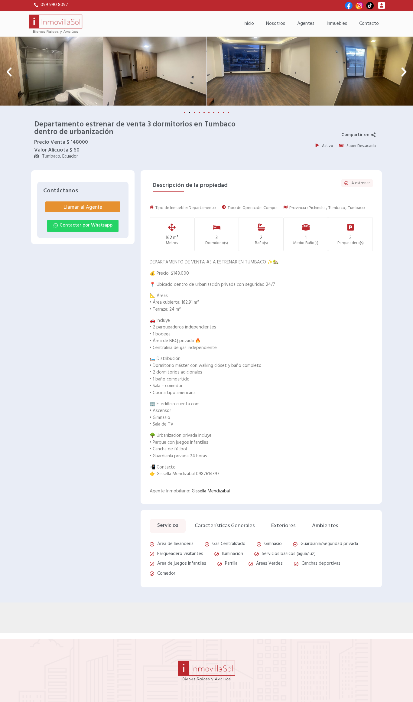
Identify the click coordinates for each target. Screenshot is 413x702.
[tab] (168, 526)
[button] (9, 72)
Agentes (305, 24)
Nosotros (275, 24)
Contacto (369, 24)
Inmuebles (337, 24)
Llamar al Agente (82, 207)
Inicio (248, 24)
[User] (381, 5)
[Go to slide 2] (189, 112)
